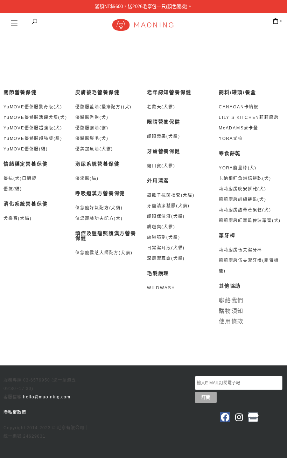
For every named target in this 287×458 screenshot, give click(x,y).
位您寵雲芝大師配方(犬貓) (103, 252)
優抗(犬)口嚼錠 (20, 178)
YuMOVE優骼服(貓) (26, 149)
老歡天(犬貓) (161, 107)
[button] (34, 21)
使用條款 (231, 321)
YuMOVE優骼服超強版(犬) (33, 128)
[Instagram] (239, 417)
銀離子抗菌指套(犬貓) (171, 195)
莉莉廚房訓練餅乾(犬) (242, 199)
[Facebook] (225, 417)
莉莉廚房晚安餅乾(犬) (242, 189)
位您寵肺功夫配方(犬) (99, 218)
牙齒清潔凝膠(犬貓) (168, 205)
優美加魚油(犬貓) (94, 149)
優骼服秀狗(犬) (91, 117)
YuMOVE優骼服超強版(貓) (33, 138)
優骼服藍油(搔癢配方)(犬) (103, 107)
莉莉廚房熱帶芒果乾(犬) (245, 210)
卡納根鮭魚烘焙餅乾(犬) (245, 178)
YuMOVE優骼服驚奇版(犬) (33, 107)
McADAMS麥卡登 (238, 128)
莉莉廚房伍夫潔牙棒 (241, 250)
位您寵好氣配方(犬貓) (99, 208)
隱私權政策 (15, 412)
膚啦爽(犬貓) (161, 226)
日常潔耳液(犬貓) (166, 247)
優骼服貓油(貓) (91, 128)
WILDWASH (161, 287)
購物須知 (231, 311)
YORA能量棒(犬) (238, 168)
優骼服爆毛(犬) (91, 138)
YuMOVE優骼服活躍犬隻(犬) (35, 117)
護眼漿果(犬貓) (163, 136)
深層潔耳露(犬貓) (166, 258)
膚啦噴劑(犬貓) (163, 237)
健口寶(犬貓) (161, 165)
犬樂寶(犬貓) (18, 218)
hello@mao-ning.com (46, 397)
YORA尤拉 (231, 138)
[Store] (253, 417)
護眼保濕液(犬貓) (166, 216)
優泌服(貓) (87, 178)
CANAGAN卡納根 (239, 107)
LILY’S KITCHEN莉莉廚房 (249, 117)
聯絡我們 (231, 300)
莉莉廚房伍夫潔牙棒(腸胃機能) (249, 266)
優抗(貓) (13, 189)
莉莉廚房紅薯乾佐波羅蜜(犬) (250, 220)
